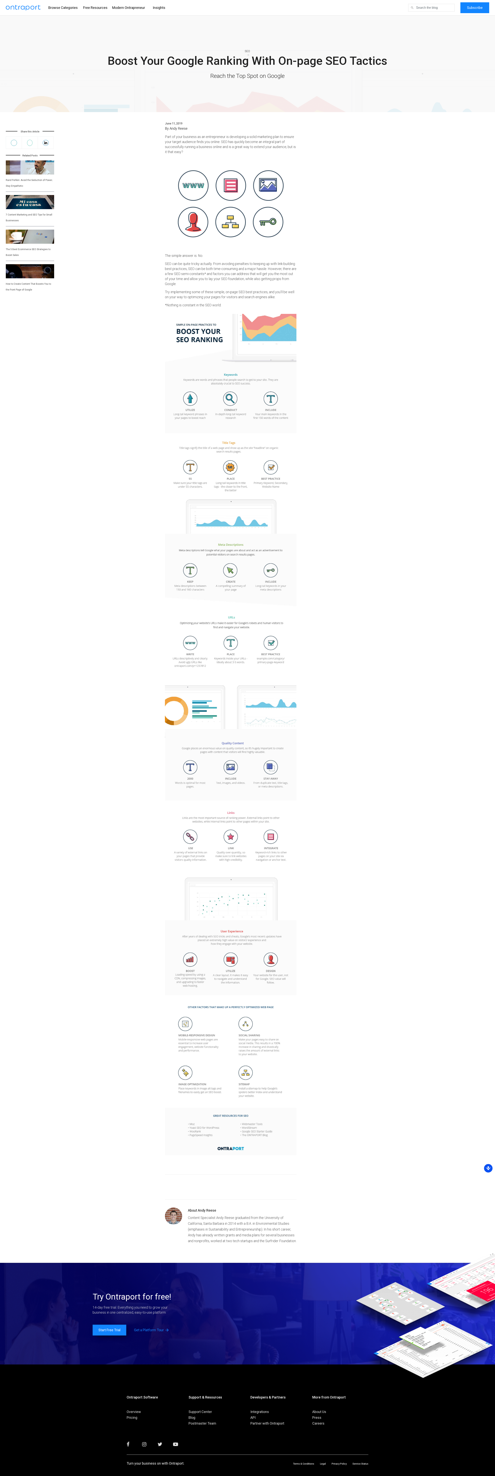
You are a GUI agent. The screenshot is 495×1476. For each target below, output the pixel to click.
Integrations (259, 1412)
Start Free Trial (109, 1330)
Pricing (132, 1418)
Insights (159, 8)
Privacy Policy (339, 1463)
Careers (318, 1423)
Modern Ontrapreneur (128, 8)
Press (316, 1418)
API (253, 1418)
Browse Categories (63, 8)
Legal (323, 1463)
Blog (192, 1418)
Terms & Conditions (303, 1463)
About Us (319, 1412)
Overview (134, 1412)
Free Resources (95, 8)
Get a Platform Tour (151, 1330)
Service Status (360, 1463)
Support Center (200, 1412)
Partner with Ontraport (267, 1423)
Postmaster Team (202, 1423)
